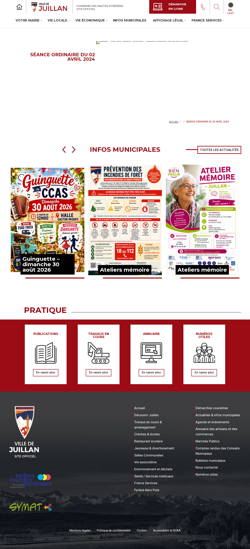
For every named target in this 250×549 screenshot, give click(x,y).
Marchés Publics (208, 441)
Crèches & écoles (147, 434)
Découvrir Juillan (146, 415)
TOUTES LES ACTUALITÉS (219, 150)
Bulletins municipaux (210, 460)
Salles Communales (148, 455)
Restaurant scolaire (148, 441)
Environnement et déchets (153, 469)
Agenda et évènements (212, 422)
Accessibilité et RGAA (167, 530)
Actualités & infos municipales (218, 415)
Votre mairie (27, 20)
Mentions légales (80, 530)
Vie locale (57, 20)
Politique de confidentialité (113, 530)
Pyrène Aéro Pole (146, 490)
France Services (207, 20)
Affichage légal (168, 20)
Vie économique (90, 20)
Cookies (142, 530)
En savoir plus (45, 372)
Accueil (173, 122)
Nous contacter (207, 467)
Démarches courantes (212, 408)
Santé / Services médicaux (153, 476)
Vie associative (145, 462)
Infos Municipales (129, 20)
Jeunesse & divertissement (154, 448)
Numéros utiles (207, 474)
